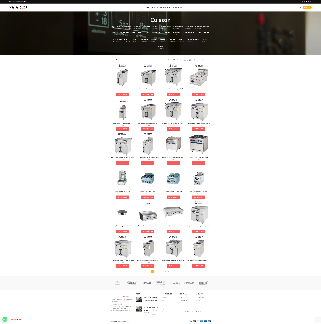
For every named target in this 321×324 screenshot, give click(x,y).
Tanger (163, 306)
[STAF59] (160, 283)
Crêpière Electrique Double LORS (122, 226)
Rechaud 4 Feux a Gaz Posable (148, 191)
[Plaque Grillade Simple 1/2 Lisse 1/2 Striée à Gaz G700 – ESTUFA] (122, 247)
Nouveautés (182, 306)
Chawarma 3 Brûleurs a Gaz (122, 191)
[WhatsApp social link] (309, 2)
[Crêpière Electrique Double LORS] (122, 212)
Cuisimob (198, 300)
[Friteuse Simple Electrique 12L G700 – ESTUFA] (199, 247)
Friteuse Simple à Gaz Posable (198, 191)
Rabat (163, 303)
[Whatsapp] (4, 319)
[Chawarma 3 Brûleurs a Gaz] (122, 178)
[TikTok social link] (311, 2)
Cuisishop (198, 306)
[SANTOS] (175, 283)
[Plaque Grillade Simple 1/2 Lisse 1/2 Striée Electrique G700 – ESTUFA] (199, 212)
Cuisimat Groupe (200, 297)
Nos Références (183, 309)
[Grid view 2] (185, 60)
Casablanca (164, 297)
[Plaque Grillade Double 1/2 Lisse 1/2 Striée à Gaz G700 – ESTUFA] (122, 144)
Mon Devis (307, 7)
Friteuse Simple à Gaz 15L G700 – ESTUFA (147, 157)
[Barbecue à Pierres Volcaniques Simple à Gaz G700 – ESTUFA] (173, 75)
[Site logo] (18, 7)
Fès (162, 300)
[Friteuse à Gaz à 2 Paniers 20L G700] (122, 110)
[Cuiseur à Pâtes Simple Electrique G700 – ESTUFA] (122, 75)
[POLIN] (189, 283)
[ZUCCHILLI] (118, 283)
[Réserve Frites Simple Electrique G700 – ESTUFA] (148, 247)
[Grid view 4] (190, 60)
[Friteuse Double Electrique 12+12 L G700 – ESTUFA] (173, 247)
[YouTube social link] (306, 2)
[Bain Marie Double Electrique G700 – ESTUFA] (148, 75)
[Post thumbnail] (139, 300)
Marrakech (164, 312)
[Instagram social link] (304, 2)
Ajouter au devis (122, 94)
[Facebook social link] (302, 2)
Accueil (112, 60)
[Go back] (148, 20)
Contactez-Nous (183, 297)
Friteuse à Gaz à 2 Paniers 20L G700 (122, 123)
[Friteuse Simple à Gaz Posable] (199, 178)
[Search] (300, 7)
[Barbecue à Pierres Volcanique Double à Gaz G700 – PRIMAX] (173, 144)
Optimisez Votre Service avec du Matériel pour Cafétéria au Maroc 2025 (150, 299)
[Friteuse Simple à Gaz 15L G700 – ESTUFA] (148, 144)
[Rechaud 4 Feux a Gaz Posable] (148, 178)
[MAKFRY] (203, 283)
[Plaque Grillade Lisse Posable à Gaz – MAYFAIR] (148, 212)
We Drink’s (198, 312)
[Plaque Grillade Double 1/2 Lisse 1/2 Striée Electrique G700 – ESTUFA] (199, 110)
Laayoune (164, 309)
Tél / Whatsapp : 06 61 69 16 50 (120, 308)
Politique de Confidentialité (186, 312)
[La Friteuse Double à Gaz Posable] (173, 178)
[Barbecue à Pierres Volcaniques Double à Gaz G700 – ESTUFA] (173, 110)
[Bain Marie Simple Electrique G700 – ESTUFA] (148, 110)
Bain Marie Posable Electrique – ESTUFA (199, 89)
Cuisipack (198, 309)
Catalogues (182, 303)
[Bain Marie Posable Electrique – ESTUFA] (199, 75)
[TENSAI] (146, 283)
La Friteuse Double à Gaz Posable (173, 191)
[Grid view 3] (187, 60)
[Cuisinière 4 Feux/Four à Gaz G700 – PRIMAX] (199, 144)
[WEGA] (132, 283)
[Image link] (121, 295)
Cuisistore (198, 303)
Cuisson (122, 91)
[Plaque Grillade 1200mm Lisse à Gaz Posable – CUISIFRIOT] (173, 212)
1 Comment (153, 303)
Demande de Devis (183, 300)
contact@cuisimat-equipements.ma (122, 311)
